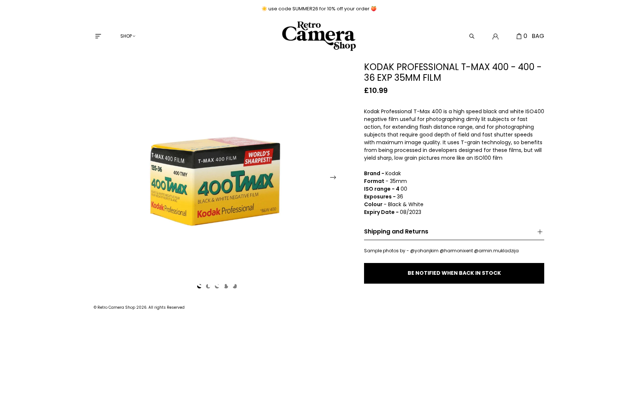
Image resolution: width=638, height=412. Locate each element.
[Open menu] (98, 36)
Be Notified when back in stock (454, 273)
